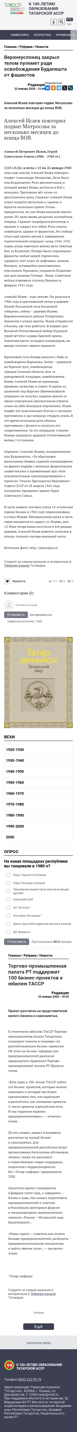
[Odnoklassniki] (54, 22)
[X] (64, 87)
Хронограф (42, 34)
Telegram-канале (17, 566)
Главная (10, 47)
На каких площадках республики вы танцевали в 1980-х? (36, 863)
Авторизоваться (41, 614)
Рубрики (26, 47)
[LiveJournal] (70, 87)
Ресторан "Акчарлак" (27, 915)
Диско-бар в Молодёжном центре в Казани (42, 923)
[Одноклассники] (53, 87)
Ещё (38, 1326)
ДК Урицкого (22, 932)
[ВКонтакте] (47, 87)
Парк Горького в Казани (29, 875)
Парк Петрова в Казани (29, 883)
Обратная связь (38, 1343)
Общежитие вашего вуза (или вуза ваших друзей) (41, 891)
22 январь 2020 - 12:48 (29, 88)
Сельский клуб (23, 899)
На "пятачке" (21, 907)
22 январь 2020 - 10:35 (53, 996)
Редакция (36, 85)
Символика (20, 34)
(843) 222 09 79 (29, 1379)
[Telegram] (58, 87)
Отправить (16, 615)
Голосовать (16, 942)
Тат (69, 24)
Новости (41, 47)
